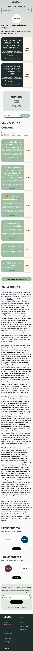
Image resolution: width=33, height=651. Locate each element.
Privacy (22, 623)
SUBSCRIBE (25, 116)
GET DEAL (28, 150)
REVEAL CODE (27, 49)
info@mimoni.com (8, 630)
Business (16, 101)
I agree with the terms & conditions (17, 607)
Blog (9, 6)
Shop (14, 6)
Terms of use (24, 626)
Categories (21, 6)
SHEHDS (9, 299)
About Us (23, 629)
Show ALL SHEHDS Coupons (16, 279)
